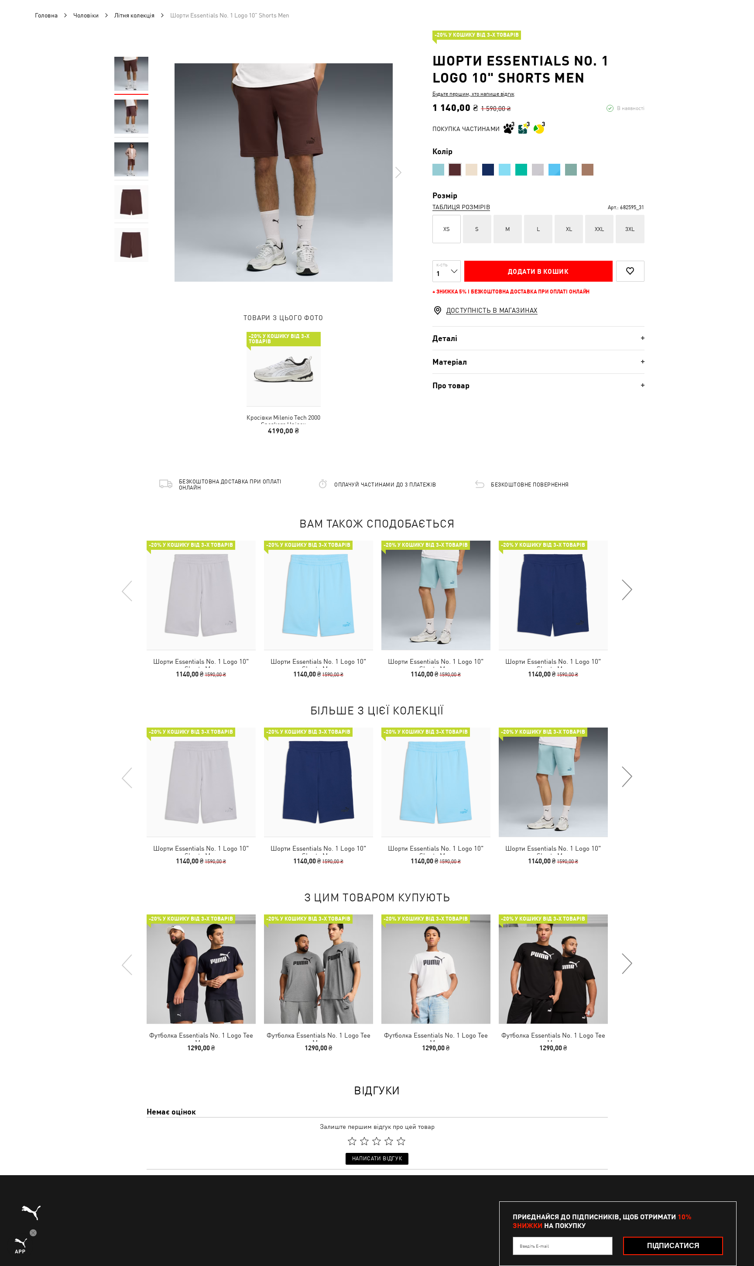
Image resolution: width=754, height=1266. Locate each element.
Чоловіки (86, 15)
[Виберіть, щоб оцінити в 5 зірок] (401, 1141)
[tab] (538, 338)
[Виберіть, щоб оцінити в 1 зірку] (352, 1141)
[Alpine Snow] (471, 169)
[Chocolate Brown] (455, 169)
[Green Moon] (571, 169)
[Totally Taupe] (587, 169)
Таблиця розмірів (461, 207)
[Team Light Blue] (554, 169)
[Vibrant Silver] (538, 169)
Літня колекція (134, 15)
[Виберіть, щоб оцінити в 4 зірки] (388, 1141)
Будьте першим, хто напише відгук (473, 94)
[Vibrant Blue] (504, 169)
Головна (46, 15)
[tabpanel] (284, 172)
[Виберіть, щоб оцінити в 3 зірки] (376, 1141)
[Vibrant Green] (521, 169)
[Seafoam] (438, 169)
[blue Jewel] (488, 169)
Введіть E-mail (534, 1246)
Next (398, 172)
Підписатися (673, 1245)
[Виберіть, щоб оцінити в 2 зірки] (364, 1141)
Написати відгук (377, 1159)
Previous (127, 590)
